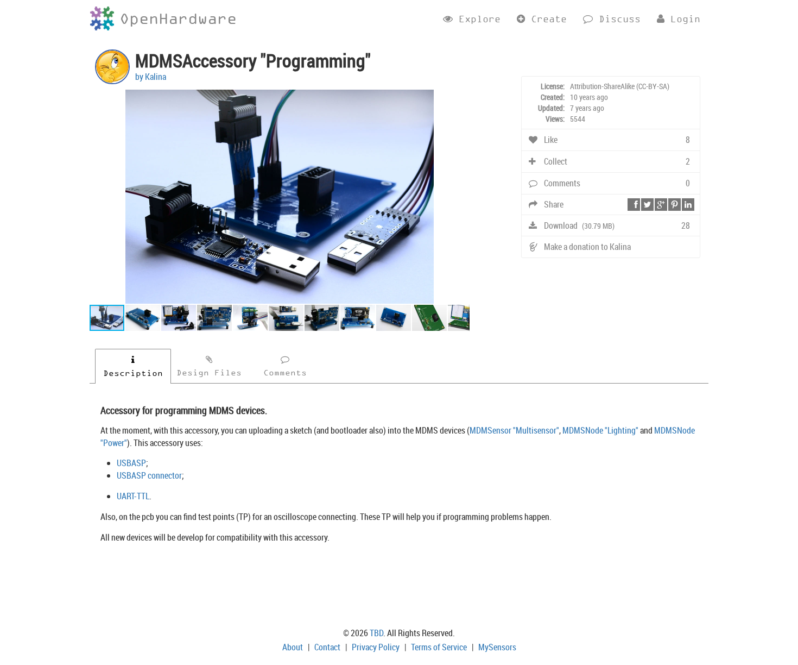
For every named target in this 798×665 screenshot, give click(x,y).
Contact (327, 647)
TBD (376, 633)
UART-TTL (133, 496)
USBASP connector (149, 475)
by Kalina (150, 77)
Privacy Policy (376, 647)
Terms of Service (439, 647)
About (292, 647)
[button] (459, 99)
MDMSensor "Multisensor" (514, 430)
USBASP (131, 463)
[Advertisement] (399, 587)
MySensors (497, 647)
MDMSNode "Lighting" (600, 430)
